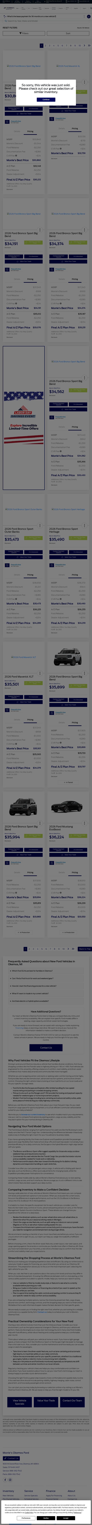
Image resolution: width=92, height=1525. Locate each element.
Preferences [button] (77, 1512)
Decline (46, 1518)
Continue (46, 100)
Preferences (26, 1518)
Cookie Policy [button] (29, 1512)
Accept (65, 1518)
